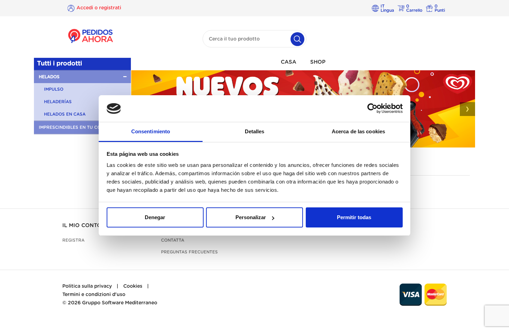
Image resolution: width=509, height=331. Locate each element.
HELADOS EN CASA (65, 114)
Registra (73, 240)
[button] (82, 77)
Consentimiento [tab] (150, 131)
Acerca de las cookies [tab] (358, 131)
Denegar (155, 217)
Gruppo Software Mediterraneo (119, 303)
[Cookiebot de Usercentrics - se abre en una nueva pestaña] (372, 109)
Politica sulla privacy (87, 286)
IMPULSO (53, 89)
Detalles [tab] (255, 131)
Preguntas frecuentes (189, 252)
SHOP (317, 62)
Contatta (172, 240)
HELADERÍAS (58, 102)
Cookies (132, 286)
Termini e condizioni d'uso (93, 294)
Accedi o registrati (99, 8)
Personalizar (250, 217)
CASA (288, 62)
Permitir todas (354, 217)
